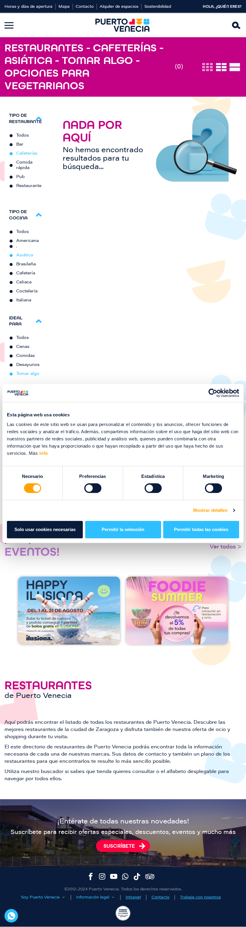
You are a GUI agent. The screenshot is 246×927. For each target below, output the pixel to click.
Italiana (23, 300)
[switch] (92, 488)
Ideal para (15, 321)
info (43, 453)
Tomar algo (27, 374)
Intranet (133, 897)
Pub (20, 177)
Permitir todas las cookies (201, 529)
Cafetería (25, 273)
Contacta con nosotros (11, 915)
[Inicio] (122, 25)
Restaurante (28, 186)
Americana (27, 241)
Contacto (85, 7)
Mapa (64, 7)
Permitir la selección (123, 529)
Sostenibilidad (157, 7)
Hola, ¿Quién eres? (222, 6)
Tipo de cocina (18, 215)
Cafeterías (27, 154)
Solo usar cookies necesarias (45, 529)
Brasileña (26, 264)
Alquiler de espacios (119, 7)
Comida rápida (24, 165)
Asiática (24, 255)
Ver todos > (226, 547)
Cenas (22, 347)
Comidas (25, 356)
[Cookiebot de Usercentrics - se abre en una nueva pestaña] (213, 392)
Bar (19, 145)
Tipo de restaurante (25, 118)
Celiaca (24, 282)
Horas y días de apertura (28, 7)
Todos (22, 136)
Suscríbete (119, 846)
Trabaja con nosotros (200, 897)
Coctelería (27, 291)
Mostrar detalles (210, 510)
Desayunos (28, 365)
